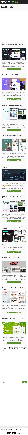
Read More (18, 433)
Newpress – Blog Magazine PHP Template (12, 44)
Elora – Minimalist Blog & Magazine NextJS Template (12, 288)
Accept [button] (9, 433)
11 (2, 350)
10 (24, 348)
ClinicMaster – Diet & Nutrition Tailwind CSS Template (13, 319)
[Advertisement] (14, 26)
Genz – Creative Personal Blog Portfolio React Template (13, 166)
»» (5, 350)
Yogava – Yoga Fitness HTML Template (12, 135)
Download (18, 69)
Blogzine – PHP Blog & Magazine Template (12, 105)
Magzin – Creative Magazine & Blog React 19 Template (13, 227)
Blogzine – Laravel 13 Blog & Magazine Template (11, 197)
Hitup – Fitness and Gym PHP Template (12, 75)
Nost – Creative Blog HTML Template (11, 257)
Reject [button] (14, 433)
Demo (10, 69)
